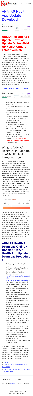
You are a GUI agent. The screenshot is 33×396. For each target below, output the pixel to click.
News (6, 362)
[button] (21, 3)
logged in (13, 383)
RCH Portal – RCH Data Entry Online (16, 88)
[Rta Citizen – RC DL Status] (9, 3)
